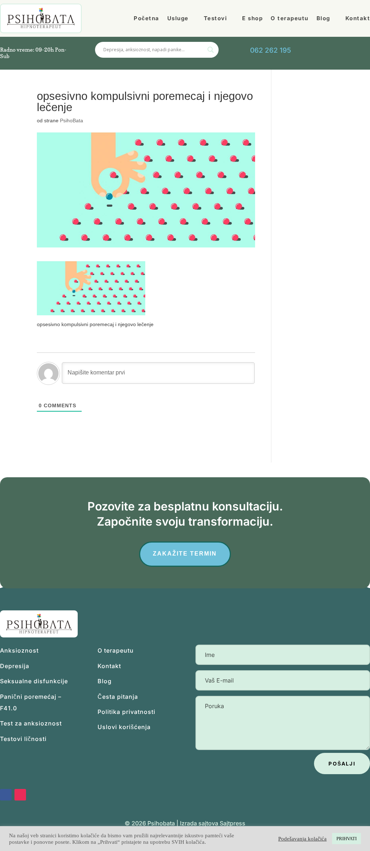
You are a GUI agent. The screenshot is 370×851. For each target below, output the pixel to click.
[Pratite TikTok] (356, 50)
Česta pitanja (118, 696)
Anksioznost (19, 650)
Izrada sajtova (199, 823)
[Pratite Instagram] (20, 794)
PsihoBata (71, 120)
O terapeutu (290, 18)
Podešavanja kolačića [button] (302, 839)
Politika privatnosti (126, 711)
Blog (323, 18)
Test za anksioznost (31, 723)
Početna (146, 18)
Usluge (178, 18)
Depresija (14, 666)
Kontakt (109, 666)
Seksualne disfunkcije (34, 681)
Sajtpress (232, 823)
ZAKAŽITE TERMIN (185, 553)
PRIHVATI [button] (346, 838)
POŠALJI (342, 763)
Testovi (215, 18)
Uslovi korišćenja (124, 727)
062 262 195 (270, 50)
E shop (252, 18)
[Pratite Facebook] (6, 794)
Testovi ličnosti (23, 738)
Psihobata (161, 823)
